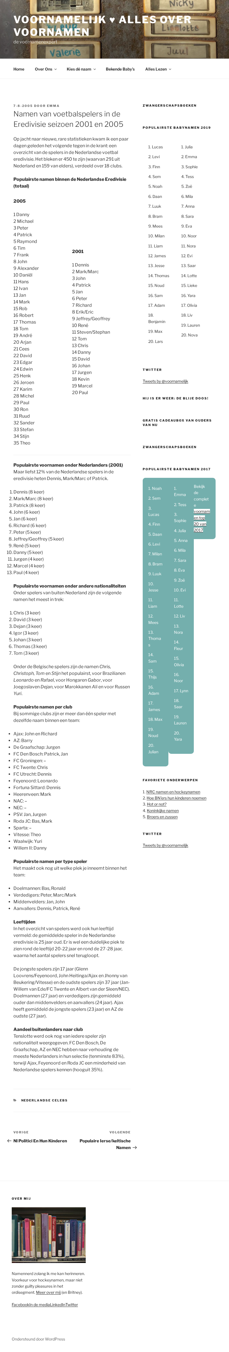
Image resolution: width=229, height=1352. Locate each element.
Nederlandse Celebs (44, 1100)
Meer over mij (48, 1292)
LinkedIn (57, 1304)
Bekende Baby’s (120, 69)
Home (18, 69)
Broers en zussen (162, 816)
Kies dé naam (79, 69)
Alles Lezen (156, 69)
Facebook (20, 1304)
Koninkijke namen (163, 810)
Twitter (71, 1304)
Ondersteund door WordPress (38, 1339)
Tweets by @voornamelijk (165, 381)
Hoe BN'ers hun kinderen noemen (176, 798)
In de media (39, 1304)
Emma (53, 106)
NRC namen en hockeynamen (173, 791)
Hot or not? (156, 804)
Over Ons (43, 69)
